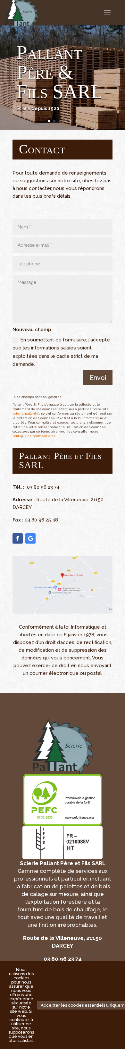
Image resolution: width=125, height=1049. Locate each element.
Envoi (98, 378)
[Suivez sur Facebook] (18, 538)
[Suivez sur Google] (30, 538)
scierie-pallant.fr (26, 413)
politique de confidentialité (34, 436)
